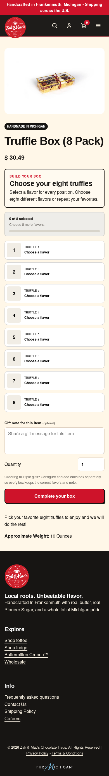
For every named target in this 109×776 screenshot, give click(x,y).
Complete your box (54, 496)
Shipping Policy (20, 711)
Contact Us (15, 704)
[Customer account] (69, 25)
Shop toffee (15, 640)
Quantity (12, 464)
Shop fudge (15, 647)
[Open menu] (98, 25)
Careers (12, 718)
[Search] (55, 25)
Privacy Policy (37, 753)
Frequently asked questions (31, 697)
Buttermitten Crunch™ (26, 654)
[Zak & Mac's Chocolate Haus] (15, 27)
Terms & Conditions (67, 753)
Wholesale (15, 661)
